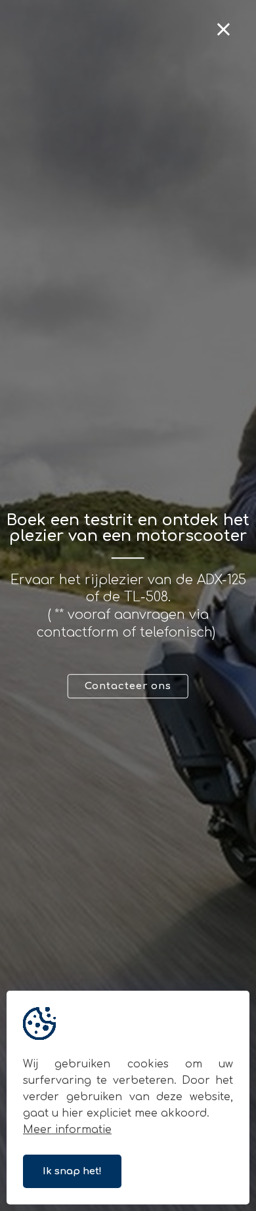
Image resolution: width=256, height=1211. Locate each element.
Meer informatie (67, 1130)
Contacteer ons (128, 686)
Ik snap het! (72, 1171)
